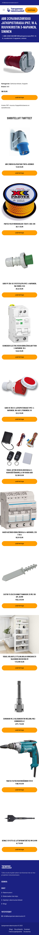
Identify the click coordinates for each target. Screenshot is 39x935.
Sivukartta (26, 932)
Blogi (5, 904)
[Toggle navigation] (3, 10)
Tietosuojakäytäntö (15, 932)
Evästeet (27, 929)
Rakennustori (7, 893)
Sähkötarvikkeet (15, 84)
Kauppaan (31, 10)
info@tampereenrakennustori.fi (10, 2)
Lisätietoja (19, 97)
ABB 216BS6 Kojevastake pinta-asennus (19, 164)
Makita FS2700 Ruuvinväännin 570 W (19, 781)
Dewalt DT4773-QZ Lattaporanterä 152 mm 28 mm (19, 840)
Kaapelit (25, 84)
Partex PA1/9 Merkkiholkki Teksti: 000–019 (19, 224)
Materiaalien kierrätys (10, 896)
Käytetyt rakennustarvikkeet (12, 900)
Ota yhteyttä (18, 929)
